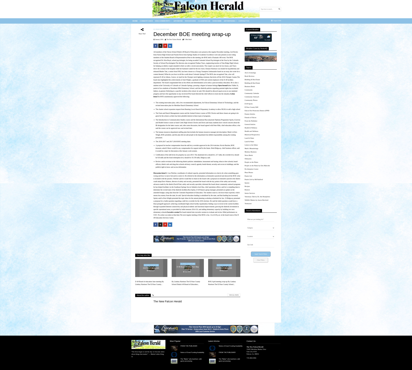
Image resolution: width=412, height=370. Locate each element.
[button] (206, 329)
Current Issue (146, 21)
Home (135, 21)
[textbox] (250, 228)
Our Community (162, 21)
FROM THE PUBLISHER (189, 346)
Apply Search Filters (260, 254)
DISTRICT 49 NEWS (151, 268)
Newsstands (190, 21)
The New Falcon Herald (173, 39)
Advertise (178, 21)
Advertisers (229, 21)
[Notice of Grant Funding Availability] (174, 354)
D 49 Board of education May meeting (188, 268)
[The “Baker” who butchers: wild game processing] (174, 361)
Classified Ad (204, 21)
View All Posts (234, 295)
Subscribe (217, 21)
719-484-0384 (251, 358)
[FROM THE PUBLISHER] (174, 348)
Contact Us (244, 21)
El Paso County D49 (161, 29)
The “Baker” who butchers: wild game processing (191, 360)
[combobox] (260, 228)
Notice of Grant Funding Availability (192, 352)
